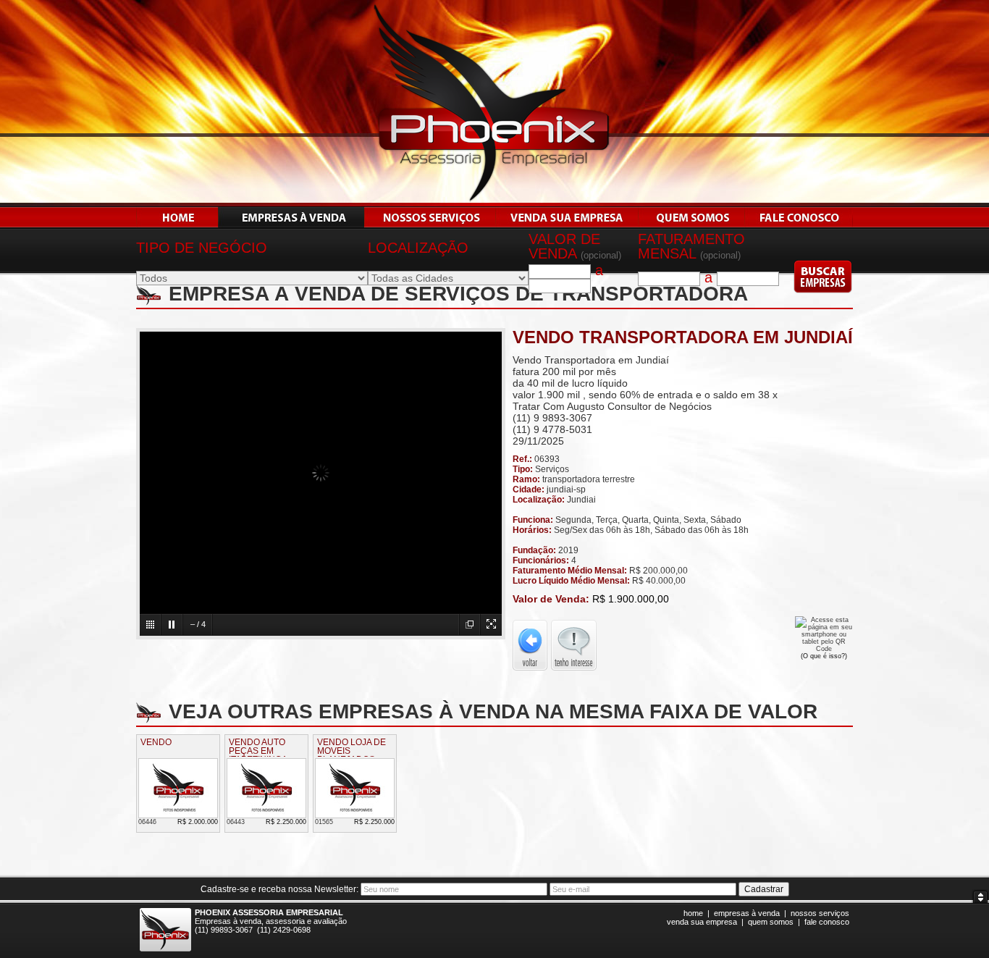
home (693, 913)
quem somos (771, 921)
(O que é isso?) (824, 656)
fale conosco (826, 921)
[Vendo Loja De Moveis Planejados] (355, 814)
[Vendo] (178, 814)
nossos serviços (820, 913)
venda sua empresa (702, 921)
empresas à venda (747, 913)
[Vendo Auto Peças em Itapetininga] (266, 814)
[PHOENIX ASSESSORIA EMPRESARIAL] (494, 202)
